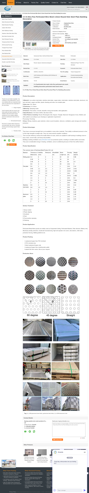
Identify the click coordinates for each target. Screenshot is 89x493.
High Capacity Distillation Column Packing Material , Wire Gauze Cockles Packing (34, 486)
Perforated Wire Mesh (16, 13)
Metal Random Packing (7, 25)
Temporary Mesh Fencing (8, 42)
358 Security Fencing (7, 44)
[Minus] (85, 452)
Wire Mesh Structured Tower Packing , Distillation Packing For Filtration (12, 473)
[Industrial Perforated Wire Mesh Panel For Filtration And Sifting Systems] (29, 452)
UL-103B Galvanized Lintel (60, 413)
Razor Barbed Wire (6, 50)
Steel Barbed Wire (6, 53)
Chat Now (63, 2)
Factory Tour (34, 2)
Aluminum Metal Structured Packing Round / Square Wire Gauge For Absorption (33, 479)
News (70, 2)
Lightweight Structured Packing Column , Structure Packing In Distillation (12, 476)
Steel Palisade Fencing (7, 39)
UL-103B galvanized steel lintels (34, 413)
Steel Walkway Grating (7, 30)
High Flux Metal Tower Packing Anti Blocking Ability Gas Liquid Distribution (12, 483)
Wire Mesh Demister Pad (8, 36)
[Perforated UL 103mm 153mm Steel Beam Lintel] (4, 70)
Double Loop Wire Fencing (8, 62)
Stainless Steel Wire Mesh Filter (9, 33)
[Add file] (54, 490)
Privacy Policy (12, 491)
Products (10, 2)
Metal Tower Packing (7, 19)
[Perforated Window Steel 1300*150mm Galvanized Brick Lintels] (4, 80)
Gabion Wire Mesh (6, 27)
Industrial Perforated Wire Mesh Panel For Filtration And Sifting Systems (29, 460)
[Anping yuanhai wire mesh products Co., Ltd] (7, 8)
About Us (26, 2)
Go (86, 9)
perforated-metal (45, 139)
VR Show (18, 2)
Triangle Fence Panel (7, 47)
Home (4, 2)
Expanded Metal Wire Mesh (8, 59)
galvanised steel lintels (48, 413)
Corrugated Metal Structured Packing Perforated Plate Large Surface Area (33, 482)
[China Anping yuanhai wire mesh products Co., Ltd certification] (6, 90)
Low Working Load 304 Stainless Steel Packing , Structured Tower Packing (12, 480)
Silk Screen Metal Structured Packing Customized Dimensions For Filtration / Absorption (34, 474)
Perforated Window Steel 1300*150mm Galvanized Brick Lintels (13, 81)
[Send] (84, 490)
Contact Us (55, 2)
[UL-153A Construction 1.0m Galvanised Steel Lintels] (4, 75)
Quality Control (45, 2)
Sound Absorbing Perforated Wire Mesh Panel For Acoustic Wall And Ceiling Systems (42, 460)
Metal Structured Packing (8, 22)
